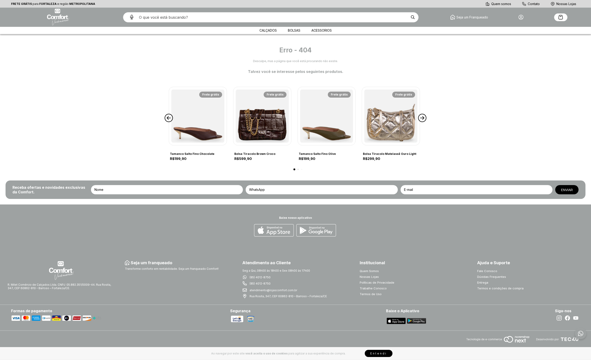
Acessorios (321, 30)
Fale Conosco (487, 271)
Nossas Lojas (566, 4)
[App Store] (274, 230)
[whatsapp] (580, 333)
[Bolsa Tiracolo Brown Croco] (262, 116)
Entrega (482, 282)
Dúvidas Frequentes (491, 277)
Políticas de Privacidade (377, 282)
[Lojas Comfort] (57, 17)
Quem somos (501, 4)
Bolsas (294, 30)
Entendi (378, 353)
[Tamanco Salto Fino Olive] (327, 116)
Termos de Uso (371, 294)
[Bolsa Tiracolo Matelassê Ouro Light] (391, 116)
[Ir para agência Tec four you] (557, 339)
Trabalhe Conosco (373, 288)
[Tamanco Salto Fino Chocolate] (198, 116)
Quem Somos (369, 271)
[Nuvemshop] (498, 343)
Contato (534, 4)
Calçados (268, 30)
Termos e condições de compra (500, 288)
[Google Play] (316, 230)
